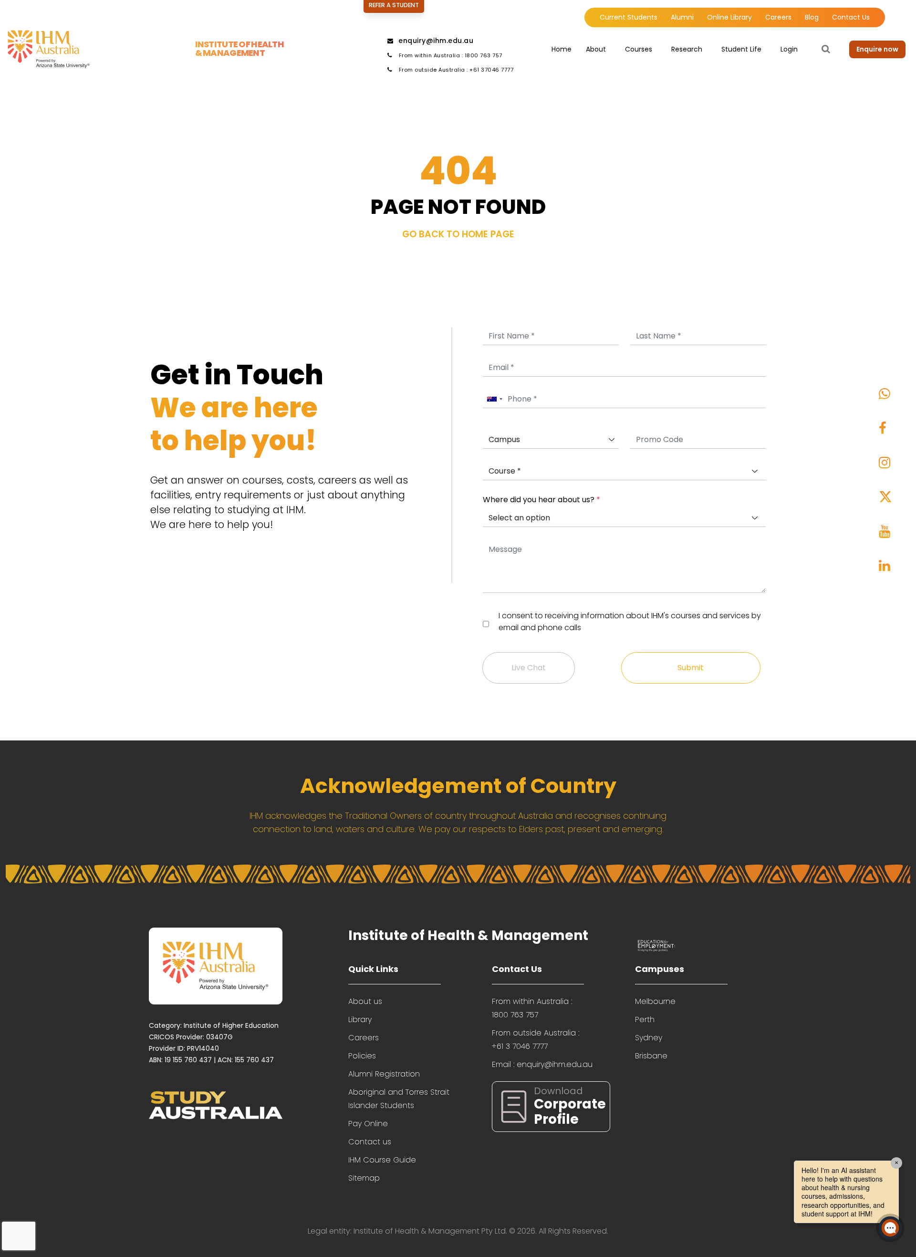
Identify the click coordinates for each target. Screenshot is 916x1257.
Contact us (369, 1141)
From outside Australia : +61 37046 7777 (455, 70)
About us (365, 1001)
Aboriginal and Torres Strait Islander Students (398, 1099)
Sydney (648, 1037)
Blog (812, 17)
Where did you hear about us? (541, 499)
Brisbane (651, 1055)
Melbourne (655, 1001)
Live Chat (528, 667)
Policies (362, 1055)
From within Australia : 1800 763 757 (449, 55)
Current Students (628, 17)
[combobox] (494, 399)
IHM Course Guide (382, 1159)
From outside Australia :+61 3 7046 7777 (535, 1039)
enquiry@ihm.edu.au (435, 40)
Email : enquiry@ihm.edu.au (542, 1064)
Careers (778, 17)
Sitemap (364, 1177)
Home (562, 49)
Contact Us (851, 17)
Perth (645, 1019)
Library (360, 1019)
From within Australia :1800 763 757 (532, 1008)
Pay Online (368, 1123)
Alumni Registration (384, 1073)
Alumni (682, 17)
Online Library (729, 17)
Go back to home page (458, 234)
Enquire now (877, 49)
